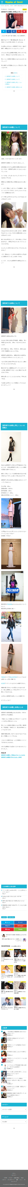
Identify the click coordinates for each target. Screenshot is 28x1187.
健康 (17, 1179)
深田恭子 (4, 917)
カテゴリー (14, 1175)
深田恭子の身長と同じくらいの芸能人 (13, 83)
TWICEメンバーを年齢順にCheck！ (16, 1045)
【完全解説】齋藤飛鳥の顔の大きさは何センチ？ (16, 1032)
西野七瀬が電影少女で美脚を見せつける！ (13, 900)
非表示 (15, 73)
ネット (21, 1179)
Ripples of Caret (14, 1)
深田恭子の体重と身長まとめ (13, 87)
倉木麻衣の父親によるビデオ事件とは (16, 1052)
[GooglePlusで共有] (19, 31)
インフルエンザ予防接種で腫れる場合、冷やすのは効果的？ (16, 1066)
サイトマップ (14, 1181)
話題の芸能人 (11, 917)
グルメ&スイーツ (11, 1179)
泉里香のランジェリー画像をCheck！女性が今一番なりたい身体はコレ (16, 1080)
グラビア (10, 1177)
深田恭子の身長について (12, 79)
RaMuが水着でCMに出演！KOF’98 (11, 896)
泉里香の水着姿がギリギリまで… (16, 1038)
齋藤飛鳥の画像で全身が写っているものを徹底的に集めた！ (14, 906)
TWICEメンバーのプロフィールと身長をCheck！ (17, 1059)
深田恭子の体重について (12, 76)
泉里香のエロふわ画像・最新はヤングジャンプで (16, 1087)
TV (24, 1179)
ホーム (14, 1173)
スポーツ (4, 1179)
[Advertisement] (14, 106)
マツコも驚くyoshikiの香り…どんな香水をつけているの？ (14, 891)
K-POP (5, 1177)
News (22, 1177)
